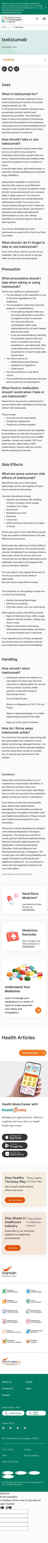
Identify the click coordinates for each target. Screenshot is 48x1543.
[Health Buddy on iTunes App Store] (15, 1137)
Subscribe (13, 1248)
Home (4, 27)
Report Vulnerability (10, 1461)
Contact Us (7, 1388)
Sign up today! (15, 1200)
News (28, 1388)
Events (29, 1382)
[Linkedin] (26, 1429)
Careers (6, 1395)
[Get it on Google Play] (15, 1145)
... (10, 27)
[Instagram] (19, 1429)
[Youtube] (11, 1429)
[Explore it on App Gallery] (15, 1154)
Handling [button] (8, 59)
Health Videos (35, 1413)
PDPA (4, 1455)
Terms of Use (7, 1449)
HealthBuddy (28, 909)
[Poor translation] (8, 1507)
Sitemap (27, 1449)
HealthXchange (15, 1413)
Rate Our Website (31, 1455)
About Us (6, 1382)
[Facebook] (4, 1429)
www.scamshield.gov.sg (12, 12)
